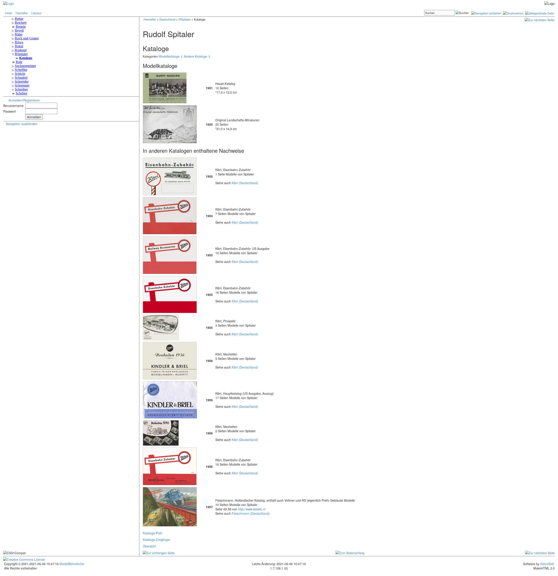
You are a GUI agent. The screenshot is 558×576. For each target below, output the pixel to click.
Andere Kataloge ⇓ (197, 56)
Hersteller (21, 13)
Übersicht (149, 546)
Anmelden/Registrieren (24, 100)
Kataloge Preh (152, 533)
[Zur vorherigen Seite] (159, 552)
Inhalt (8, 13)
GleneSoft (547, 564)
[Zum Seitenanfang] (349, 552)
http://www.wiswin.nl (251, 509)
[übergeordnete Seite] (539, 13)
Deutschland (167, 19)
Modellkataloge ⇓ (171, 56)
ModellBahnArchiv (71, 564)
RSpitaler (185, 19)
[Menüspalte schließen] (486, 13)
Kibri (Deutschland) (245, 183)
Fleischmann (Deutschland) (251, 513)
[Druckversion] (513, 13)
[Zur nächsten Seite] (539, 19)
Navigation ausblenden (21, 124)
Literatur (36, 13)
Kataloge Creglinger (156, 539)
